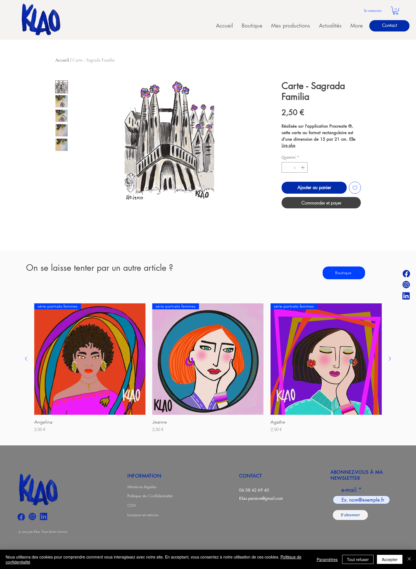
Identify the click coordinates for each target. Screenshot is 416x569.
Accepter (390, 559)
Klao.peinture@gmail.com (261, 498)
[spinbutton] (295, 167)
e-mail (349, 490)
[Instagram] (406, 284)
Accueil (62, 60)
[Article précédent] (26, 358)
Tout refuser (358, 559)
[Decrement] (286, 167)
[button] (395, 11)
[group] (208, 368)
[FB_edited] (406, 273)
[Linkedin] (406, 296)
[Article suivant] (390, 358)
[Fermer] (409, 559)
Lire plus (288, 145)
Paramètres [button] (327, 559)
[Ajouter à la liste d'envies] (355, 188)
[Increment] (303, 167)
